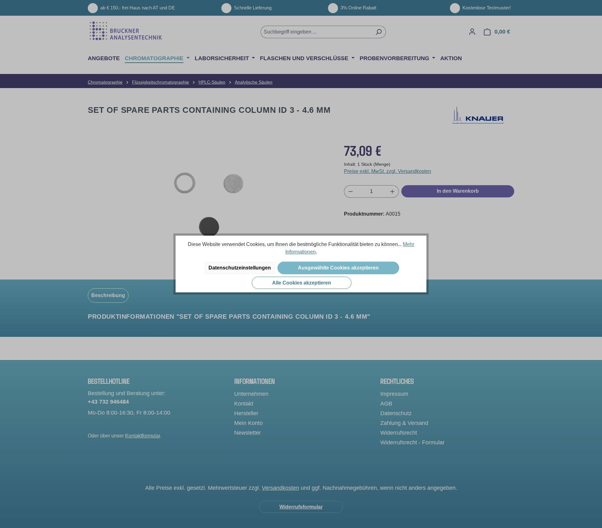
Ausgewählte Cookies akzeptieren (338, 267)
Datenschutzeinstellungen (240, 267)
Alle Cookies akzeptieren (301, 282)
